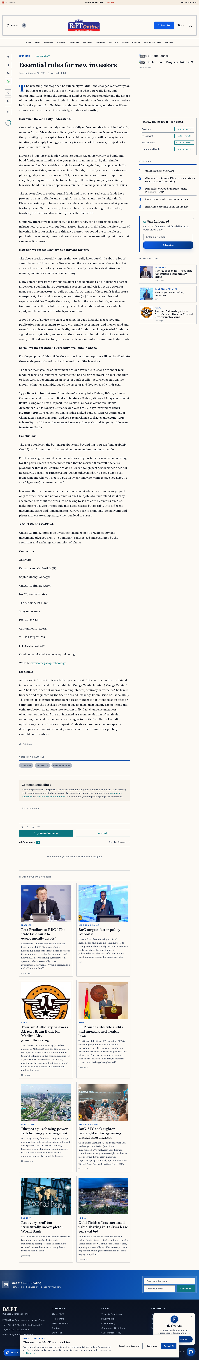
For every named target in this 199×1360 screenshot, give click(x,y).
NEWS (37, 42)
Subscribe (164, 25)
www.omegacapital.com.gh (48, 663)
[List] (38, 827)
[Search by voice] (24, 25)
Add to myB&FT (43, 56)
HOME (28, 42)
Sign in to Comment (46, 833)
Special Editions (152, 42)
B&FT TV (136, 42)
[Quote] (32, 827)
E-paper (169, 42)
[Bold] (21, 827)
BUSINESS (48, 42)
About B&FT (58, 1314)
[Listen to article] (8, 112)
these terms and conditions (51, 796)
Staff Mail (57, 1332)
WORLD (125, 42)
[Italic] (27, 827)
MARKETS (74, 42)
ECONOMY (62, 42)
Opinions (24, 56)
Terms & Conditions (111, 1314)
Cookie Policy (108, 1323)
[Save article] (8, 101)
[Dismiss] (193, 219)
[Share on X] (8, 57)
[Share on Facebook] (8, 65)
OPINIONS (100, 42)
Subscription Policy (111, 1332)
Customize (151, 1346)
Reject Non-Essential (129, 1346)
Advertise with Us (61, 1323)
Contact (56, 1328)
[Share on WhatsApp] (8, 81)
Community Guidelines (113, 1328)
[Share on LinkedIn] (8, 73)
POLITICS (113, 42)
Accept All (169, 1346)
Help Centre (58, 1318)
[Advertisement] (168, 91)
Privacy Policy (108, 1318)
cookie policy (29, 1353)
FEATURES (87, 42)
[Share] (8, 92)
